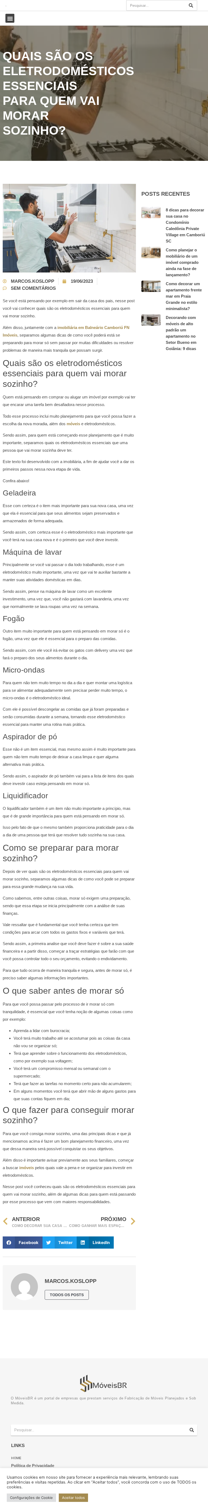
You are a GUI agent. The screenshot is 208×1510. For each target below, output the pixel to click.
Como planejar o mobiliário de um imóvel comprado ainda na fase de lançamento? (182, 262)
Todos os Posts (67, 1295)
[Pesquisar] (191, 5)
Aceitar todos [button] (73, 1497)
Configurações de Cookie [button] (31, 1497)
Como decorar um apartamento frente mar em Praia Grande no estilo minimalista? (184, 296)
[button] (9, 18)
